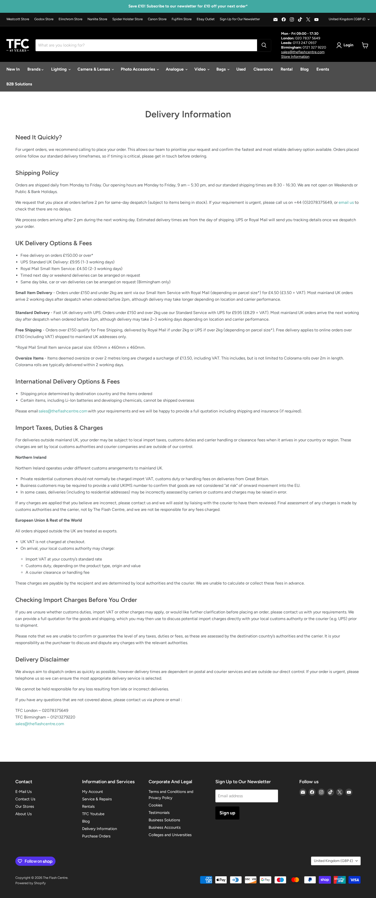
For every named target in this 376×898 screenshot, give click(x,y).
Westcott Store (17, 19)
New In (13, 69)
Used (241, 69)
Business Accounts (165, 827)
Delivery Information (99, 828)
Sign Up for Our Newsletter (240, 19)
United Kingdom (347, 19)
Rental (287, 69)
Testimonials (159, 812)
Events (322, 69)
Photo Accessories (138, 69)
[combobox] (146, 45)
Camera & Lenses (94, 69)
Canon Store (157, 19)
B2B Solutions (19, 84)
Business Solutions (164, 820)
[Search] (264, 45)
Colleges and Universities (170, 835)
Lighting (59, 69)
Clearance (263, 69)
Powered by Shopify (30, 883)
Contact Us (25, 799)
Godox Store (43, 19)
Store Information (295, 56)
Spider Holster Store (127, 19)
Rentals (88, 806)
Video (200, 69)
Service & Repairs (97, 799)
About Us (23, 814)
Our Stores (24, 806)
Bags (221, 69)
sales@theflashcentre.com (303, 52)
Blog (304, 69)
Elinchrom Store (70, 19)
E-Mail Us (23, 791)
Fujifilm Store (182, 19)
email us (346, 202)
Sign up (227, 813)
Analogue (175, 69)
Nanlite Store (97, 19)
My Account (92, 791)
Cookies (155, 805)
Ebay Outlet (206, 19)
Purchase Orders (96, 836)
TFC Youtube (93, 814)
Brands (34, 69)
